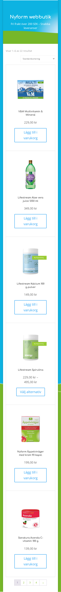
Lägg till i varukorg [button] (31, 135)
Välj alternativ (30, 392)
